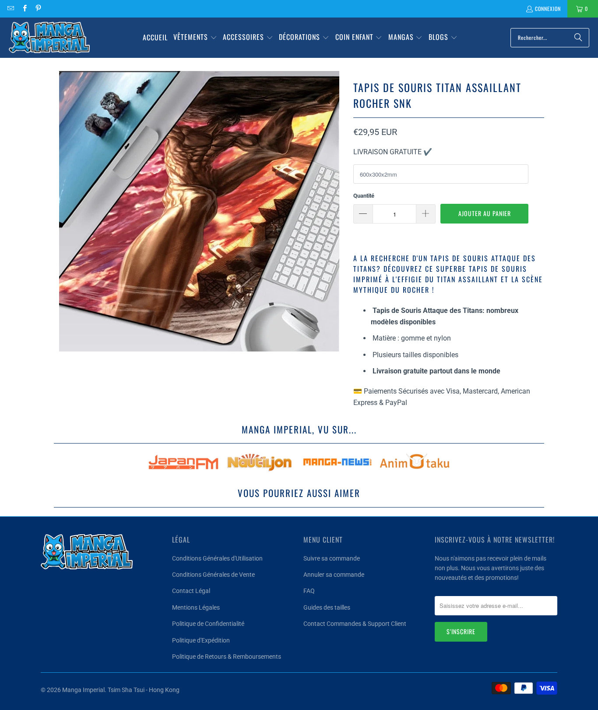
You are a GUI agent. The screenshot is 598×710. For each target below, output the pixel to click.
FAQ (309, 590)
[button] (195, 37)
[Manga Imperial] (49, 37)
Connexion (548, 8)
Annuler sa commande (333, 574)
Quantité (363, 195)
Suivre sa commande (331, 558)
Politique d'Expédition (201, 640)
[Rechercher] (578, 37)
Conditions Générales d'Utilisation (217, 558)
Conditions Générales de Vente (213, 574)
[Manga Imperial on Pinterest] (38, 8)
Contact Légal (191, 590)
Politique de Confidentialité (208, 623)
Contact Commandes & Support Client (354, 623)
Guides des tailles (326, 607)
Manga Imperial (83, 689)
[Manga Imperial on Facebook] (24, 8)
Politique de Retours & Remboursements (226, 656)
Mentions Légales (196, 607)
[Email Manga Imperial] (10, 8)
